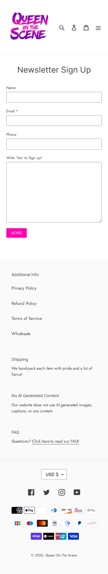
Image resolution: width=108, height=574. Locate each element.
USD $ (52, 474)
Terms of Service (27, 318)
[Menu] (98, 27)
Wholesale (21, 334)
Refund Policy (24, 303)
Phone (11, 134)
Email (12, 111)
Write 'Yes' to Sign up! (24, 158)
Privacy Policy (24, 288)
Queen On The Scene (61, 555)
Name (11, 87)
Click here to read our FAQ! (55, 441)
